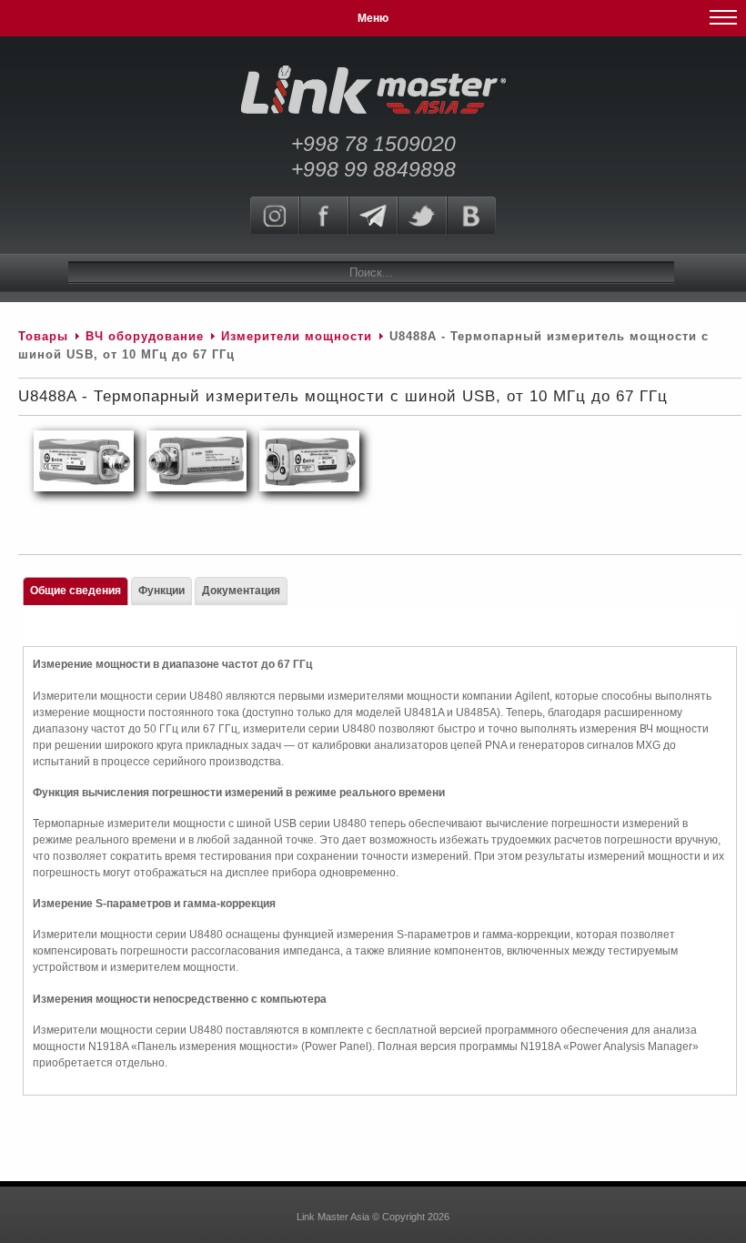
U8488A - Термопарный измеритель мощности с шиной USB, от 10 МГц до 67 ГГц (343, 396)
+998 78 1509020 (373, 144)
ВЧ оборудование (145, 336)
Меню (373, 18)
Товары (43, 336)
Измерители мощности (296, 336)
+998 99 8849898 (373, 169)
